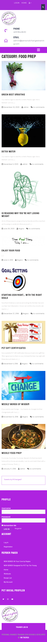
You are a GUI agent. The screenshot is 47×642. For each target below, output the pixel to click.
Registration (8, 547)
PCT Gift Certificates (14, 348)
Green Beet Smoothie (13, 94)
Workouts (7, 574)
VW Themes (24, 637)
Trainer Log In (22, 627)
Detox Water (9, 151)
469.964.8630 (19, 32)
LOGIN (16, 3)
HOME (24, 3)
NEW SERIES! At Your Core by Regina (17, 561)
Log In (6, 543)
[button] (23, 50)
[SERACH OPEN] (43, 7)
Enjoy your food (11, 250)
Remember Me (9, 525)
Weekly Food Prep (12, 453)
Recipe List (8, 578)
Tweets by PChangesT (13, 479)
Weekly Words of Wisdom (15, 404)
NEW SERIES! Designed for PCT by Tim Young (20, 565)
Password (6, 517)
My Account (8, 582)
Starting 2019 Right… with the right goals (22, 296)
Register (18, 528)
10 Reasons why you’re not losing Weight (20, 215)
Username (6, 508)
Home (6, 570)
